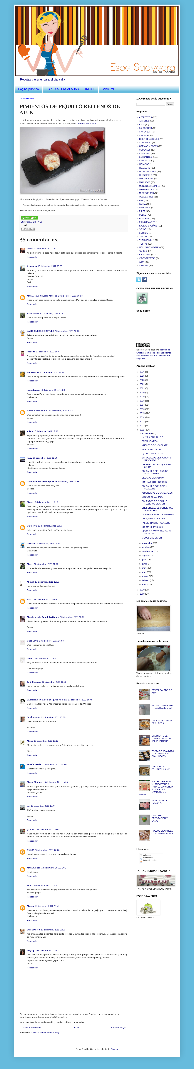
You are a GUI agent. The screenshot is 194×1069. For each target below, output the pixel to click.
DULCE (30, 850)
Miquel (30, 582)
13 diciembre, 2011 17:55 (53, 717)
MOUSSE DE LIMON (152, 538)
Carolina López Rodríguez (40, 481)
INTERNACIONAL (147, 171)
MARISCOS (144, 182)
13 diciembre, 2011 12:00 (61, 410)
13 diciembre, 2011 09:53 (70, 296)
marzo (145, 576)
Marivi (30, 564)
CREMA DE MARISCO (152, 527)
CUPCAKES (145, 150)
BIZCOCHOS (145, 128)
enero (145, 584)
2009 (142, 594)
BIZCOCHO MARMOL (152, 497)
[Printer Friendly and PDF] (29, 219)
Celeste (31, 543)
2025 (142, 376)
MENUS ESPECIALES (149, 186)
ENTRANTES (145, 157)
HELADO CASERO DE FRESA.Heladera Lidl (162, 706)
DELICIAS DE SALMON (153, 478)
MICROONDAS (146, 193)
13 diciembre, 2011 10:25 (67, 331)
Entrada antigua (119, 1027)
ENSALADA (144, 153)
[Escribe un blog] (25, 229)
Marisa (30, 906)
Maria (30, 502)
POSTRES (144, 218)
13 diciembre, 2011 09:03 (46, 248)
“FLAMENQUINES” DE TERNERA (158, 514)
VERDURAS (145, 254)
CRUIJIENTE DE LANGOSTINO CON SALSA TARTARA (161, 738)
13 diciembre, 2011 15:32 (72, 617)
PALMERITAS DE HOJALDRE (156, 523)
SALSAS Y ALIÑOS (148, 226)
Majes (30, 741)
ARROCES (144, 121)
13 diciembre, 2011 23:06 (53, 929)
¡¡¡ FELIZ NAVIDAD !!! (152, 453)
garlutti (30, 829)
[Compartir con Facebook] (30, 229)
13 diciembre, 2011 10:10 (52, 313)
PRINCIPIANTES (147, 222)
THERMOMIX (145, 240)
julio (144, 559)
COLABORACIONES (149, 139)
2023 (142, 380)
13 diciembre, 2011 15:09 (44, 599)
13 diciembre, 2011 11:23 (52, 390)
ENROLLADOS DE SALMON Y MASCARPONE (156, 459)
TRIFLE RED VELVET (152, 449)
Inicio (76, 1027)
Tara (29, 599)
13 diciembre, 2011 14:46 (48, 543)
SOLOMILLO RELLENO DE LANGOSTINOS (155, 472)
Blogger (114, 1049)
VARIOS (143, 251)
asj (28, 806)
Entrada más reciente (30, 1027)
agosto (145, 555)
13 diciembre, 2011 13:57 (50, 526)
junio (144, 564)
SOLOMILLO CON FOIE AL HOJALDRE (155, 487)
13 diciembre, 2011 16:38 (54, 682)
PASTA (142, 204)
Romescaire (33, 372)
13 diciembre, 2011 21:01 (53, 868)
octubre (146, 547)
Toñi (29, 885)
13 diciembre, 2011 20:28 (47, 850)
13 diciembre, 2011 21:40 (44, 885)
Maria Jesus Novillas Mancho (42, 296)
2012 (142, 425)
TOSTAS (143, 244)
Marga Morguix (34, 782)
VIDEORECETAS (147, 258)
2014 (142, 417)
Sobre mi (108, 89)
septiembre (148, 551)
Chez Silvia (32, 641)
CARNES (143, 135)
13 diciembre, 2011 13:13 (45, 502)
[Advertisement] (151, 938)
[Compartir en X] (28, 229)
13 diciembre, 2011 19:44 (43, 806)
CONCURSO (145, 142)
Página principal (28, 89)
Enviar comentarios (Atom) (46, 1032)
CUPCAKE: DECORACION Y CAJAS (160, 818)
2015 (142, 413)
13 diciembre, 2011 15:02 (46, 564)
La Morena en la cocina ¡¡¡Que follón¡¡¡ (47, 699)
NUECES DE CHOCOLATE (154, 445)
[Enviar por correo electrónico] (22, 229)
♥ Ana (30, 431)
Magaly (30, 950)
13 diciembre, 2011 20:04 (47, 829)
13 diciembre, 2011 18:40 (54, 764)
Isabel (30, 248)
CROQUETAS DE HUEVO (154, 518)
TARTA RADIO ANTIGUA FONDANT (162, 767)
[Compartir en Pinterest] (33, 229)
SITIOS (142, 229)
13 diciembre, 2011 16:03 (51, 641)
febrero (146, 580)
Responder (32, 257)
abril (144, 572)
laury (29, 458)
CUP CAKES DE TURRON (154, 482)
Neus (29, 658)
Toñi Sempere (34, 682)
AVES (141, 124)
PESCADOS (145, 207)
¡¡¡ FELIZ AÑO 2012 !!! (152, 437)
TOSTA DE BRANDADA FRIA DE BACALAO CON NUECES (163, 754)
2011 (142, 430)
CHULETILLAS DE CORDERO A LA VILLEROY (157, 509)
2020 (142, 392)
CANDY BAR (145, 131)
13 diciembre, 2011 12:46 (67, 481)
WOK (141, 262)
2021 (142, 388)
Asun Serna (33, 313)
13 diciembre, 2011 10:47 (48, 351)
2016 (142, 409)
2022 (142, 384)
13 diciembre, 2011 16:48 (80, 699)
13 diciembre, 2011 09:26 (50, 266)
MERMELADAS (146, 189)
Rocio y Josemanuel (37, 410)
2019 (142, 396)
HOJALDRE (144, 168)
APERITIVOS (36, 222)
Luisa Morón (33, 929)
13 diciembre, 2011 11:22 (52, 372)
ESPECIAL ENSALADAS (62, 89)
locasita (31, 351)
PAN (141, 200)
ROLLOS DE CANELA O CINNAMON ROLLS (162, 832)
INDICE (90, 89)
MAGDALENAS (146, 178)
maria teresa (33, 390)
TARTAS (143, 236)
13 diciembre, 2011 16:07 (45, 658)
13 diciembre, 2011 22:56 (47, 906)
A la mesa (32, 266)
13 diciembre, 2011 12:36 (45, 458)
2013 (142, 421)
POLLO (142, 215)
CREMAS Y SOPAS (148, 146)
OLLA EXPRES (146, 197)
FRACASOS (145, 160)
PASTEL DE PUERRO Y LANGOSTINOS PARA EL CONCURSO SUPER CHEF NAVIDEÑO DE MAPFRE (156, 788)
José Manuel (33, 717)
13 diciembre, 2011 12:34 (46, 431)
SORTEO (143, 233)
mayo (145, 568)
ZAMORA (143, 265)
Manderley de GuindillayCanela (43, 617)
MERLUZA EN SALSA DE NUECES (162, 721)
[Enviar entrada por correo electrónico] (25, 225)
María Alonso (33, 868)
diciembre (147, 433)
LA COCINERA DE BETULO (40, 331)
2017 (142, 405)
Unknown (32, 526)
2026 (142, 372)
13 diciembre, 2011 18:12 (46, 741)
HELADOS (144, 164)
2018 (142, 401)
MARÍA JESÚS (34, 764)
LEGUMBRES (145, 175)
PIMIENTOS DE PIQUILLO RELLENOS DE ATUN (154, 502)
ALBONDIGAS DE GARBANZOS (157, 493)
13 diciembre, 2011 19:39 (55, 782)
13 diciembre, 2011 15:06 (47, 582)
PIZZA (142, 211)
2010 (142, 590)
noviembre (147, 543)
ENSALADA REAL (150, 441)
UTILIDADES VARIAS (149, 247)
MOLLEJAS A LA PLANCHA (159, 801)
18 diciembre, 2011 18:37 (47, 950)
